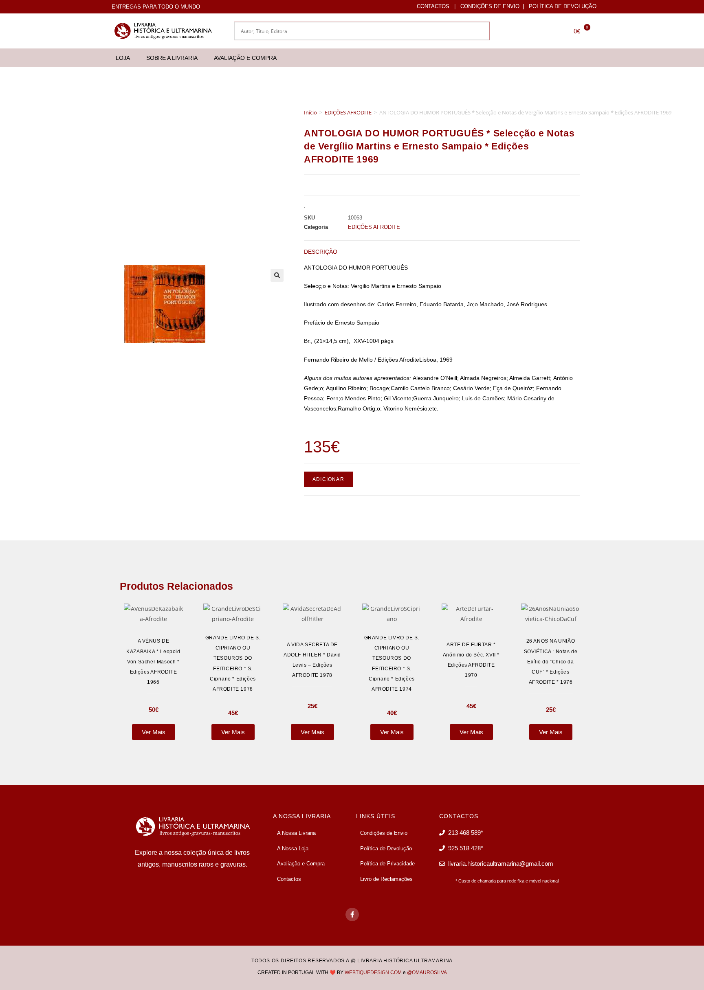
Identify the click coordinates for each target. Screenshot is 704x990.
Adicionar (328, 479)
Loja (123, 58)
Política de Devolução (562, 6)
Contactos (433, 6)
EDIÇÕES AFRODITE (348, 112)
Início (310, 112)
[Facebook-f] (352, 914)
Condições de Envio (489, 6)
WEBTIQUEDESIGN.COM (373, 972)
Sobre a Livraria (172, 58)
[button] (277, 275)
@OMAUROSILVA (427, 972)
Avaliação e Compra (245, 58)
